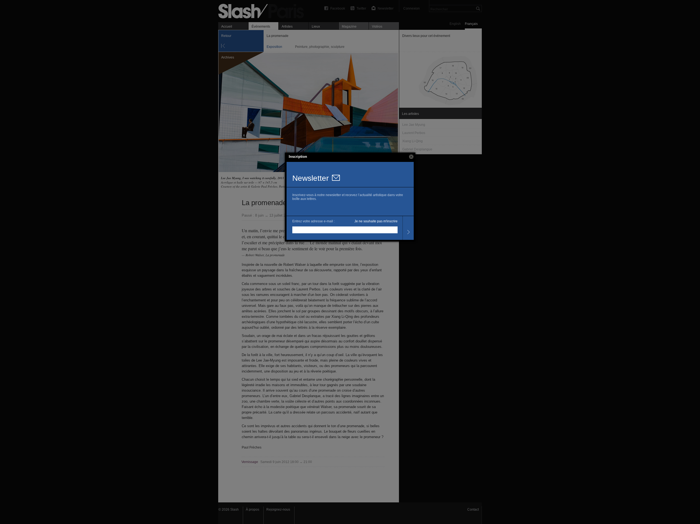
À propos (252, 509)
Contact (473, 509)
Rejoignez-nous (278, 509)
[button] (411, 157)
